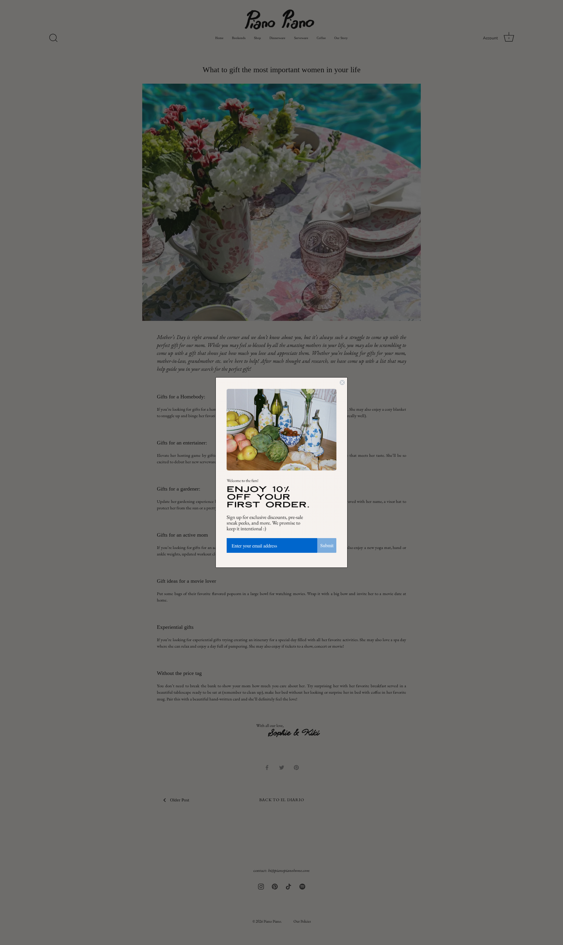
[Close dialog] (342, 382)
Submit (326, 545)
